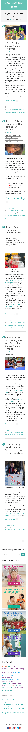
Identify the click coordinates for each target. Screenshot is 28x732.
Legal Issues (18, 685)
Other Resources (5, 689)
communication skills (15, 210)
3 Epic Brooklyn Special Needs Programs (12, 46)
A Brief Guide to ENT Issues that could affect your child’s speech (13, 713)
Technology (12, 685)
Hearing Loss (5, 674)
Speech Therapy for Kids (16, 689)
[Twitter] (17, 728)
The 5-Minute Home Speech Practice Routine (13, 702)
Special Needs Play (21, 112)
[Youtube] (20, 728)
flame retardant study (15, 529)
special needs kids (12, 112)
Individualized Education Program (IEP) (11, 670)
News (19, 135)
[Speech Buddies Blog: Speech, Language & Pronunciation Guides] (14, 3)
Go (23, 554)
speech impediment (17, 215)
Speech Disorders (9, 139)
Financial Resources (7, 672)
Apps (16, 675)
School (16, 137)
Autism (7, 54)
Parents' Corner (9, 137)
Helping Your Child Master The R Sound (12, 699)
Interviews (4, 666)
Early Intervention (15, 322)
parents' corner (14, 212)
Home (11, 19)
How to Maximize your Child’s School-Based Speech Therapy (13, 709)
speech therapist (13, 325)
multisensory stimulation (18, 434)
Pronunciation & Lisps (19, 242)
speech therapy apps (20, 216)
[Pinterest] (15, 728)
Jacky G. (8, 456)
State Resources (9, 354)
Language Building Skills (7, 675)
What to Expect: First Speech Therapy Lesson (13, 230)
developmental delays (16, 527)
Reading (10, 666)
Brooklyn (13, 109)
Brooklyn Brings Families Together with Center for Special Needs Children (14, 343)
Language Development (11, 240)
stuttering (7, 218)
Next (20, 541)
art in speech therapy (15, 432)
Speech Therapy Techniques (12, 141)
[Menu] (15, 7)
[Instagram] (13, 728)
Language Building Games (8, 677)
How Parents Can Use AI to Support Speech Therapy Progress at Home (13, 705)
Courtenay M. (10, 132)
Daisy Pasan (9, 51)
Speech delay (13, 244)
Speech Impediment (19, 246)
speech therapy (12, 216)
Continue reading (11, 100)
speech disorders (8, 215)
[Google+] (10, 728)
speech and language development (17, 213)
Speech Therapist (18, 139)
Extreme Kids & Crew (18, 97)
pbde (21, 529)
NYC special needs (12, 110)
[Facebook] (8, 728)
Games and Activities (15, 54)
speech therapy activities (10, 327)
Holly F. (8, 351)
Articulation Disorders (11, 135)
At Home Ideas (16, 672)
